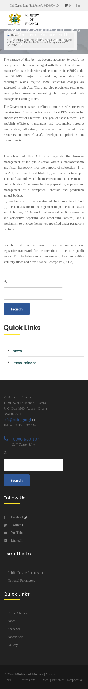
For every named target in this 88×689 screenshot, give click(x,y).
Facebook (17, 517)
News (11, 621)
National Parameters (21, 580)
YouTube (17, 532)
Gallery (13, 645)
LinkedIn (17, 540)
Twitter (16, 525)
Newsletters (15, 637)
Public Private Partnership (25, 572)
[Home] (23, 19)
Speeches (14, 629)
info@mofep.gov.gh (18, 420)
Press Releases (17, 613)
